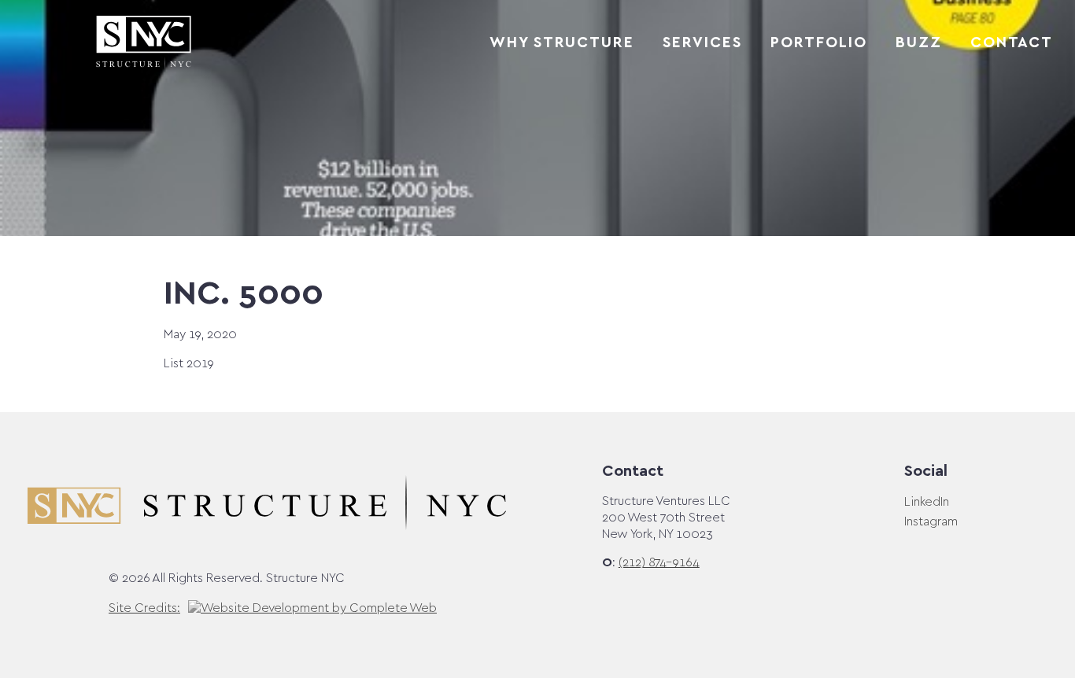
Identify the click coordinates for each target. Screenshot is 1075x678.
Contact (1011, 43)
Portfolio (818, 43)
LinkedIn (926, 502)
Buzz (919, 43)
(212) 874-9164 (659, 562)
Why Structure (561, 43)
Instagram (931, 522)
